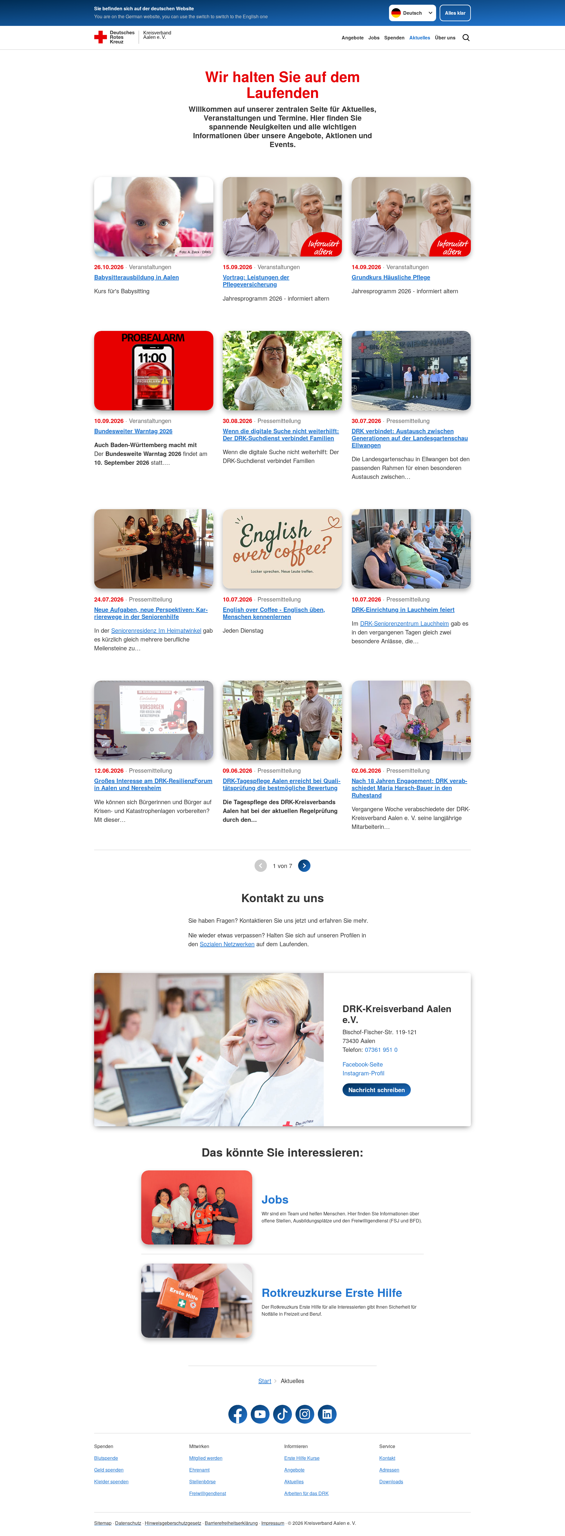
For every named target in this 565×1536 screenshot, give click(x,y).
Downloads (391, 1481)
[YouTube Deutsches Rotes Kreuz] (260, 1414)
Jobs (374, 37)
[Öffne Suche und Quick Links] (466, 37)
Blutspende (106, 1458)
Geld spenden (109, 1469)
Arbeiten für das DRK (306, 1493)
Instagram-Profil (363, 1073)
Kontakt (387, 1458)
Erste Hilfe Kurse (302, 1458)
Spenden (394, 37)
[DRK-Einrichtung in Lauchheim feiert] (411, 549)
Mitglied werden (205, 1458)
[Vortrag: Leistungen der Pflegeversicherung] (282, 216)
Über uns (445, 37)
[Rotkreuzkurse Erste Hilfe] (196, 1301)
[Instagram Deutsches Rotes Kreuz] (304, 1414)
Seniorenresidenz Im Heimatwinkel (156, 630)
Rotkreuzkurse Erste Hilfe (332, 1292)
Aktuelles (419, 37)
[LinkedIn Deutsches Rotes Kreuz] (327, 1414)
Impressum (272, 1523)
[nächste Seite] (304, 865)
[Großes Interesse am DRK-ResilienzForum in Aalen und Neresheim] (153, 720)
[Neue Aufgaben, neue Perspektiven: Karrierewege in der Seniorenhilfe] (153, 549)
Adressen (389, 1469)
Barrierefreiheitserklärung (231, 1523)
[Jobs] (196, 1207)
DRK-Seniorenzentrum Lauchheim (404, 623)
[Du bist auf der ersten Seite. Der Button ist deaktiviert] (261, 865)
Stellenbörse (202, 1481)
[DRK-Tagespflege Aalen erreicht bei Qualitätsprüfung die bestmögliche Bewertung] (282, 720)
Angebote (353, 37)
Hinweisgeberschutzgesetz (173, 1523)
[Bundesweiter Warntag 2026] (153, 370)
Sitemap (103, 1523)
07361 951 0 (381, 1049)
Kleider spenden (111, 1481)
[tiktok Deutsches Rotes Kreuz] (282, 1414)
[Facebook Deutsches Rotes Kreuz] (237, 1414)
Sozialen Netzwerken (227, 943)
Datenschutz (128, 1523)
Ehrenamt (199, 1469)
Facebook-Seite (363, 1064)
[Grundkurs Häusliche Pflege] (411, 216)
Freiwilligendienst (207, 1493)
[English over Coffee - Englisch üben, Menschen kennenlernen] (282, 549)
